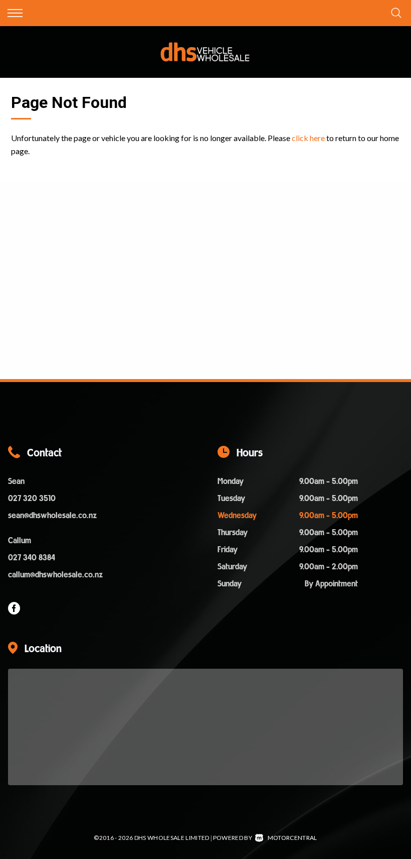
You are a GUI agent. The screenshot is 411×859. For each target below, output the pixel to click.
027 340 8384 (31, 558)
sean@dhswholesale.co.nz (52, 516)
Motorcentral (292, 837)
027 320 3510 (32, 499)
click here (308, 138)
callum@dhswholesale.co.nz (55, 575)
